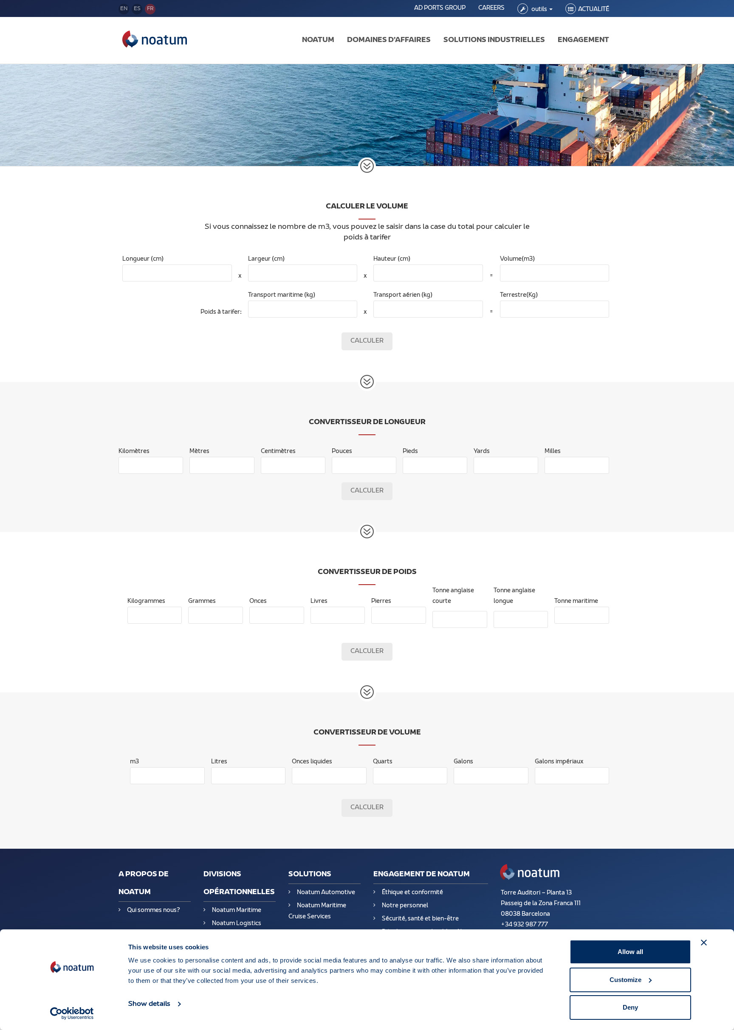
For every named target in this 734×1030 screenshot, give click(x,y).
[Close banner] (704, 943)
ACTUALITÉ (593, 10)
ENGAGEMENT (583, 40)
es (137, 9)
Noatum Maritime (236, 910)
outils (539, 10)
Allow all (630, 951)
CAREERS (491, 8)
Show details (149, 1004)
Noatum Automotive (326, 893)
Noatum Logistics (236, 924)
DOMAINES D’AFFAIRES (389, 40)
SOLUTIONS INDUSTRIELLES (494, 40)
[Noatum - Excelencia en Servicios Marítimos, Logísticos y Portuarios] (154, 40)
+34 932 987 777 (524, 925)
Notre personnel (405, 906)
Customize (625, 979)
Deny (630, 1007)
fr (150, 9)
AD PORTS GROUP (440, 8)
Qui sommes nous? (153, 910)
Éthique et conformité (412, 893)
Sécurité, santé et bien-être (420, 919)
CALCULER (367, 341)
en (123, 9)
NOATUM (318, 40)
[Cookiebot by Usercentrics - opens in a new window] (72, 1013)
